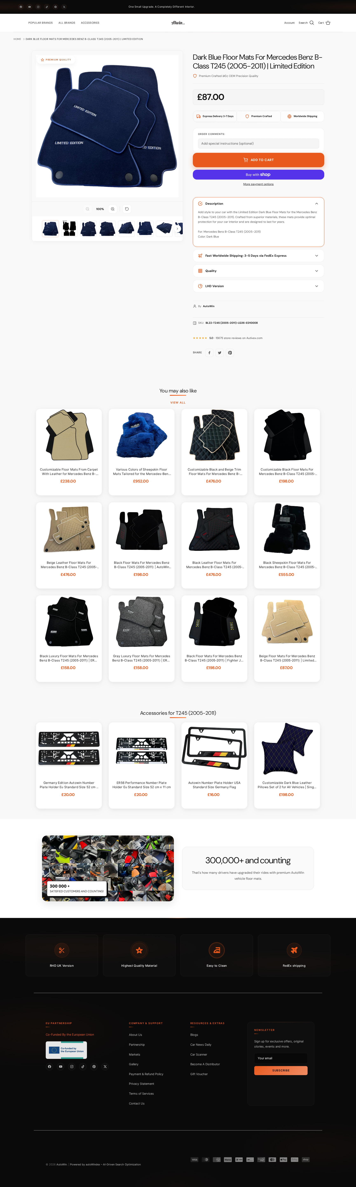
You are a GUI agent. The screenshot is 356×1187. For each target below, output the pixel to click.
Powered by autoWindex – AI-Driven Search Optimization (105, 1164)
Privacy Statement (141, 1083)
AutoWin (61, 1164)
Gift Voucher (199, 1074)
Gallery (133, 1064)
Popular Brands (40, 22)
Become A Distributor (205, 1064)
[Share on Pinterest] (230, 353)
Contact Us (137, 1103)
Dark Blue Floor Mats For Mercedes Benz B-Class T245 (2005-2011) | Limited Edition (84, 39)
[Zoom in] (112, 208)
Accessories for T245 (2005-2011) (178, 713)
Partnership (137, 1044)
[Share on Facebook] (209, 353)
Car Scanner (198, 1054)
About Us (135, 1034)
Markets (134, 1054)
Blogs (194, 1034)
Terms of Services (141, 1093)
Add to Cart (262, 160)
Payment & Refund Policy (146, 1074)
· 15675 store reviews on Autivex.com (235, 338)
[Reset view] (126, 208)
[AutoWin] (178, 23)
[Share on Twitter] (219, 353)
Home (17, 39)
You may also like (178, 391)
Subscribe (280, 1070)
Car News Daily (200, 1044)
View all (178, 402)
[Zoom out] (87, 208)
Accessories (90, 22)
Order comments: (211, 134)
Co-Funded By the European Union (70, 1034)
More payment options (258, 184)
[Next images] (177, 228)
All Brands (67, 22)
